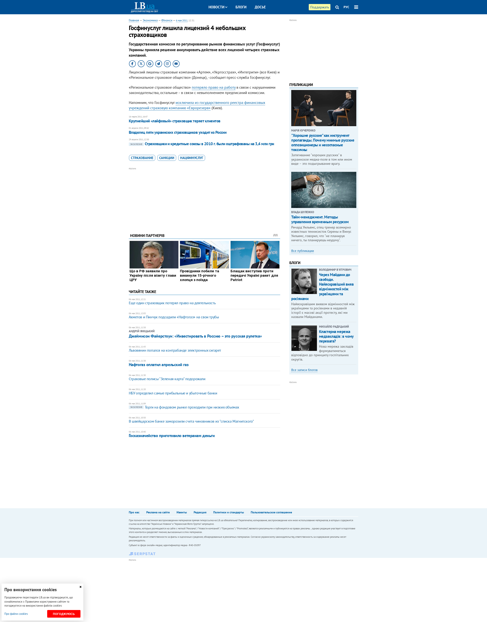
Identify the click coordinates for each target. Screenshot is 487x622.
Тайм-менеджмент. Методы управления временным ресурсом (320, 219)
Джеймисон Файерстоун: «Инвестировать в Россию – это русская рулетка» (195, 336)
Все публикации (302, 251)
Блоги (241, 7)
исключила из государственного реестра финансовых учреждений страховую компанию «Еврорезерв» (197, 105)
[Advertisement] (204, 197)
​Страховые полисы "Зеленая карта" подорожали (167, 378)
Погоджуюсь (64, 614)
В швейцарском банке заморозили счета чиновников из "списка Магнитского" (191, 421)
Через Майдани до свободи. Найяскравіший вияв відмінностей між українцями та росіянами (322, 286)
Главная (134, 20)
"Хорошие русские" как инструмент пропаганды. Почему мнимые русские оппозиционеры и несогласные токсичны (322, 142)
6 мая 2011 (182, 20)
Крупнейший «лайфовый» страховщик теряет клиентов (174, 120)
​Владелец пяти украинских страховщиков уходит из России (178, 132)
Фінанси (166, 20)
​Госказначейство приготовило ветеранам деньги (172, 435)
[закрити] (80, 586)
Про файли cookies (16, 614)
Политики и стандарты (228, 512)
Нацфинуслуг (191, 158)
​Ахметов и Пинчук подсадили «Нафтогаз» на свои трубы (174, 317)
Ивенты (182, 512)
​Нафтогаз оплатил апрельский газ (159, 364)
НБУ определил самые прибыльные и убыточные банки (173, 393)
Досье (260, 7)
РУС (346, 7)
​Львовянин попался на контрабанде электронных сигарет (175, 350)
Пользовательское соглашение (271, 512)
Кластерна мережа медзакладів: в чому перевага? (336, 336)
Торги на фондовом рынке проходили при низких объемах (184, 407)
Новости (216, 7)
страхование (142, 158)
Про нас (134, 512)
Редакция (200, 512)
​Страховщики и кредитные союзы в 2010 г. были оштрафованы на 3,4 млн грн (202, 143)
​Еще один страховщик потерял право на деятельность (172, 302)
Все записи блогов (304, 370)
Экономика (150, 20)
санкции (166, 158)
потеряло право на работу (214, 87)
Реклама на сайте (158, 512)
